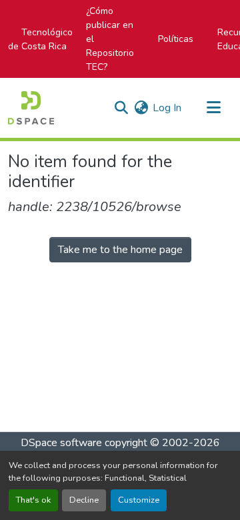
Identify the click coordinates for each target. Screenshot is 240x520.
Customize (138, 500)
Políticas (175, 39)
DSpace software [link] (61, 442)
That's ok (33, 500)
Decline (84, 500)
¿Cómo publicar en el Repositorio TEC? (110, 39)
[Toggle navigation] (213, 108)
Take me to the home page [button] (120, 249)
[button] (31, 108)
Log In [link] (167, 108)
